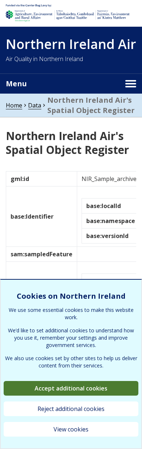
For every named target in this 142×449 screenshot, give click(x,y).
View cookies (71, 429)
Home (14, 105)
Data (34, 105)
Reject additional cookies (71, 409)
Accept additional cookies (71, 388)
